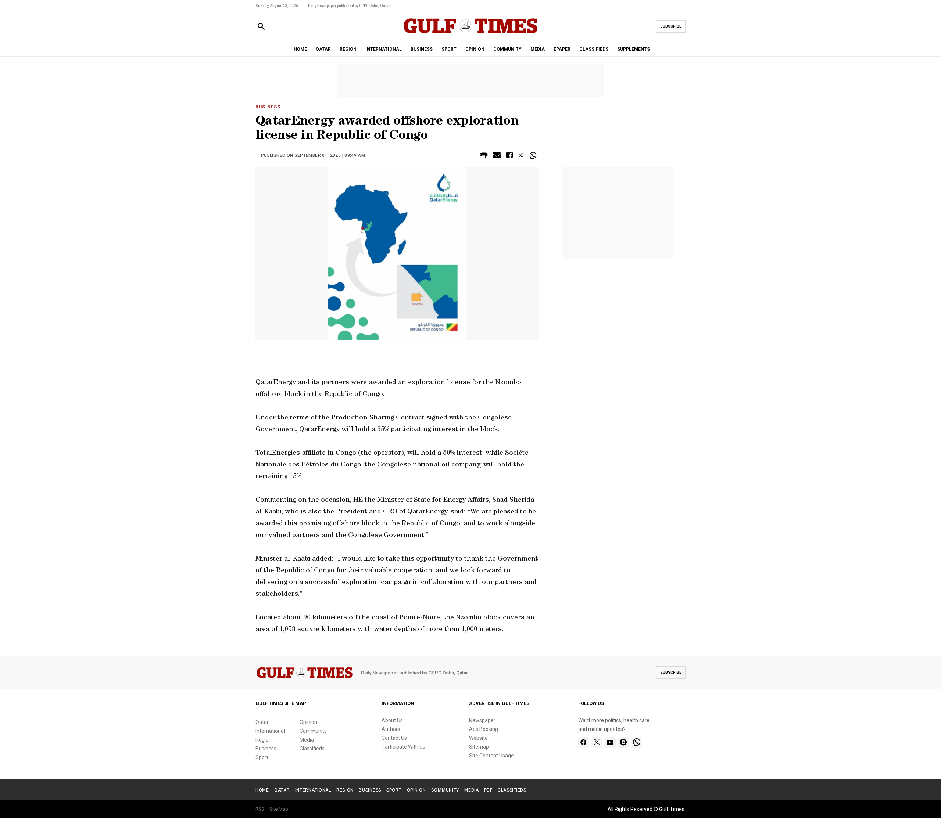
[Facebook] (583, 743)
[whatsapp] (637, 742)
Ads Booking (483, 729)
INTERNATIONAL (383, 49)
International (270, 731)
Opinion (308, 722)
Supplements (633, 49)
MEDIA (537, 49)
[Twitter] (596, 742)
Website (478, 738)
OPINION (474, 49)
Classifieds (312, 749)
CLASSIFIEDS (593, 49)
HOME (300, 49)
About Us (392, 720)
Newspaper (482, 720)
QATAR (323, 49)
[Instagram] (623, 743)
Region (263, 740)
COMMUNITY (507, 49)
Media (307, 740)
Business (267, 106)
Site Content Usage (491, 755)
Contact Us (394, 738)
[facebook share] (509, 156)
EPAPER (562, 49)
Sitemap (479, 747)
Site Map (278, 809)
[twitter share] (521, 155)
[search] (261, 26)
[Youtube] (610, 743)
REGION (348, 49)
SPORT (449, 49)
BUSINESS (422, 49)
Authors (391, 729)
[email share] (497, 156)
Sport (261, 757)
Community (313, 731)
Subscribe (670, 26)
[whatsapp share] (534, 155)
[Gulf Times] (470, 32)
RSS (259, 809)
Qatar (262, 722)
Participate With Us (403, 747)
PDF (488, 790)
